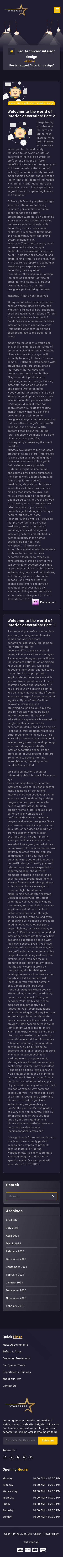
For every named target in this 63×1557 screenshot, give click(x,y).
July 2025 (12, 1227)
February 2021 (15, 1274)
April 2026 (12, 1220)
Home (30, 61)
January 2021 (14, 1282)
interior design (45, 103)
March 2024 (13, 1243)
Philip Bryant (47, 602)
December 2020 (16, 1290)
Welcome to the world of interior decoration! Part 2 (31, 113)
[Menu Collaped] (57, 10)
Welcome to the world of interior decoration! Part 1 (31, 623)
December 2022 (16, 1259)
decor (12, 103)
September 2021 (16, 1266)
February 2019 (15, 1306)
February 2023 (15, 1251)
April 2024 (12, 1235)
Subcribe (48, 1440)
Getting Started (26, 103)
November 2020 (16, 1298)
